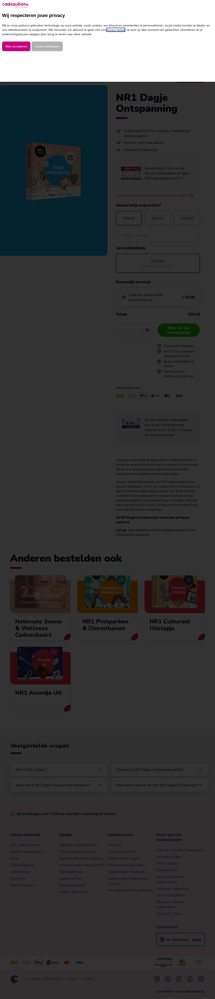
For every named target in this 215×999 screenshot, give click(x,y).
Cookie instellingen (47, 46)
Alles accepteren (16, 46)
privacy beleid (116, 29)
